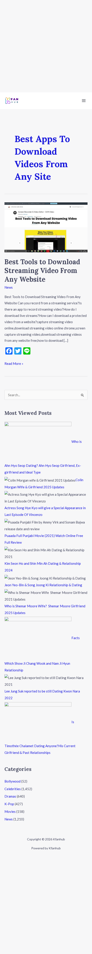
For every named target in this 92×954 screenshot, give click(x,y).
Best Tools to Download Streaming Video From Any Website (42, 270)
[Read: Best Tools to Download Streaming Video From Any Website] (46, 227)
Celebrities (12, 789)
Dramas (10, 796)
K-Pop (9, 804)
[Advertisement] (46, 46)
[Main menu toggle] (84, 101)
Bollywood (12, 781)
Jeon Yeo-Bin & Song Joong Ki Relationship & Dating (43, 585)
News (8, 287)
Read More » (13, 363)
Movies (10, 811)
